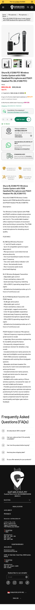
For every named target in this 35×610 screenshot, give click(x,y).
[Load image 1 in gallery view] (7, 63)
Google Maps (8, 530)
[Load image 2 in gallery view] (17, 63)
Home (4, 15)
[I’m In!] (26, 577)
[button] (3, 2)
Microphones (12, 15)
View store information (19, 135)
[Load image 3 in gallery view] (28, 63)
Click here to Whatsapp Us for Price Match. (17, 112)
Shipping (4, 106)
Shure (4, 16)
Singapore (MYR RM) (17, 592)
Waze (7, 531)
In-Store (17, 2)
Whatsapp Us (7, 513)
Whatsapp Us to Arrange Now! (22, 148)
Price (3, 84)
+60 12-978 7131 (8, 547)
